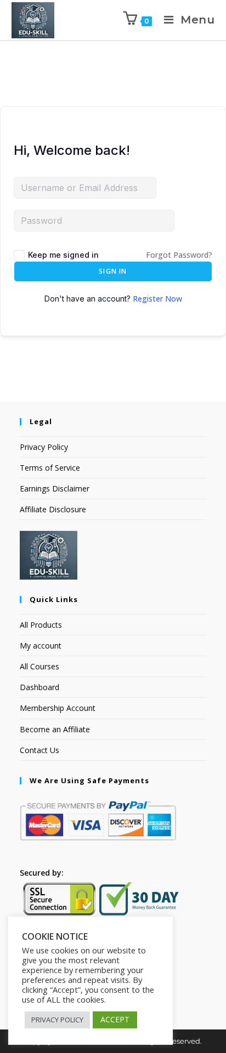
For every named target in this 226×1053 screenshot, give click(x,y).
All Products (41, 625)
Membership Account (57, 708)
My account (40, 645)
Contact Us (39, 750)
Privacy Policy (44, 447)
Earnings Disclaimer (54, 488)
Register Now (157, 298)
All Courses (39, 666)
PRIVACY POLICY (57, 1020)
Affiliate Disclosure (53, 509)
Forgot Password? (179, 255)
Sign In (113, 271)
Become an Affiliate (55, 729)
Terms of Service (50, 467)
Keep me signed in (63, 254)
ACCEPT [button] (114, 1019)
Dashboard (39, 687)
